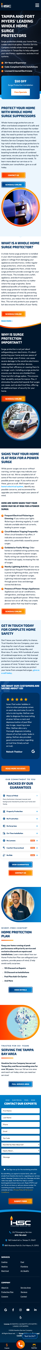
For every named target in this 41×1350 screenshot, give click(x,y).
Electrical (5, 1271)
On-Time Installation (15, 833)
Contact (24, 1296)
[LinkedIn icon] (35, 1310)
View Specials (20, 92)
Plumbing (24, 1266)
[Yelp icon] (20, 1317)
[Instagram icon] (20, 1310)
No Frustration (12, 819)
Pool (22, 1262)
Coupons (4, 1296)
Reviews (24, 1292)
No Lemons (11, 840)
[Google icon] (5, 1310)
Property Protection (15, 811)
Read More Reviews (15, 768)
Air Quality (25, 1271)
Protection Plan (7, 1292)
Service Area (26, 1287)
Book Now (34, 1348)
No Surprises (12, 826)
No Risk (9, 855)
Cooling (4, 1262)
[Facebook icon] (13, 1310)
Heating (4, 1266)
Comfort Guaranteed (15, 848)
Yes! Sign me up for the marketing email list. (21, 1169)
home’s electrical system (12, 486)
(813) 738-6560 (20, 1235)
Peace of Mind (12, 796)
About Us (4, 1287)
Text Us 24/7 (29, 1336)
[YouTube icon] (28, 1310)
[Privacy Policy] (18, 1190)
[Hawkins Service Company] (6, 5)
